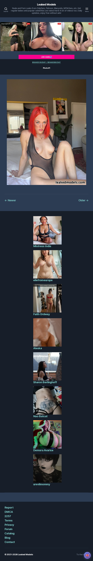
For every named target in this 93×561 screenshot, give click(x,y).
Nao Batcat (40, 416)
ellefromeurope (43, 280)
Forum (8, 529)
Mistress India (42, 246)
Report (9, 507)
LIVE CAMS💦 (46, 57)
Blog (7, 537)
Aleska (37, 348)
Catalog (9, 533)
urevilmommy (41, 484)
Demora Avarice (43, 450)
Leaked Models (46, 4)
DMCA (9, 511)
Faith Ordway (41, 314)
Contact (10, 542)
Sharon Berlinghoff (45, 382)
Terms (9, 520)
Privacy (9, 524)
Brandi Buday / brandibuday (46, 62)
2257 (8, 516)
